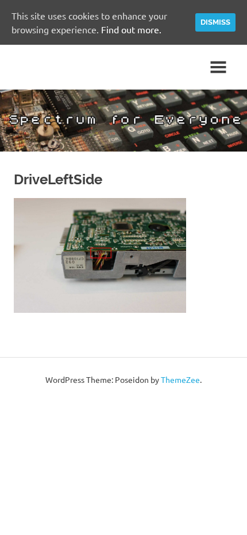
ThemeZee (180, 379)
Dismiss (215, 22)
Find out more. (131, 29)
